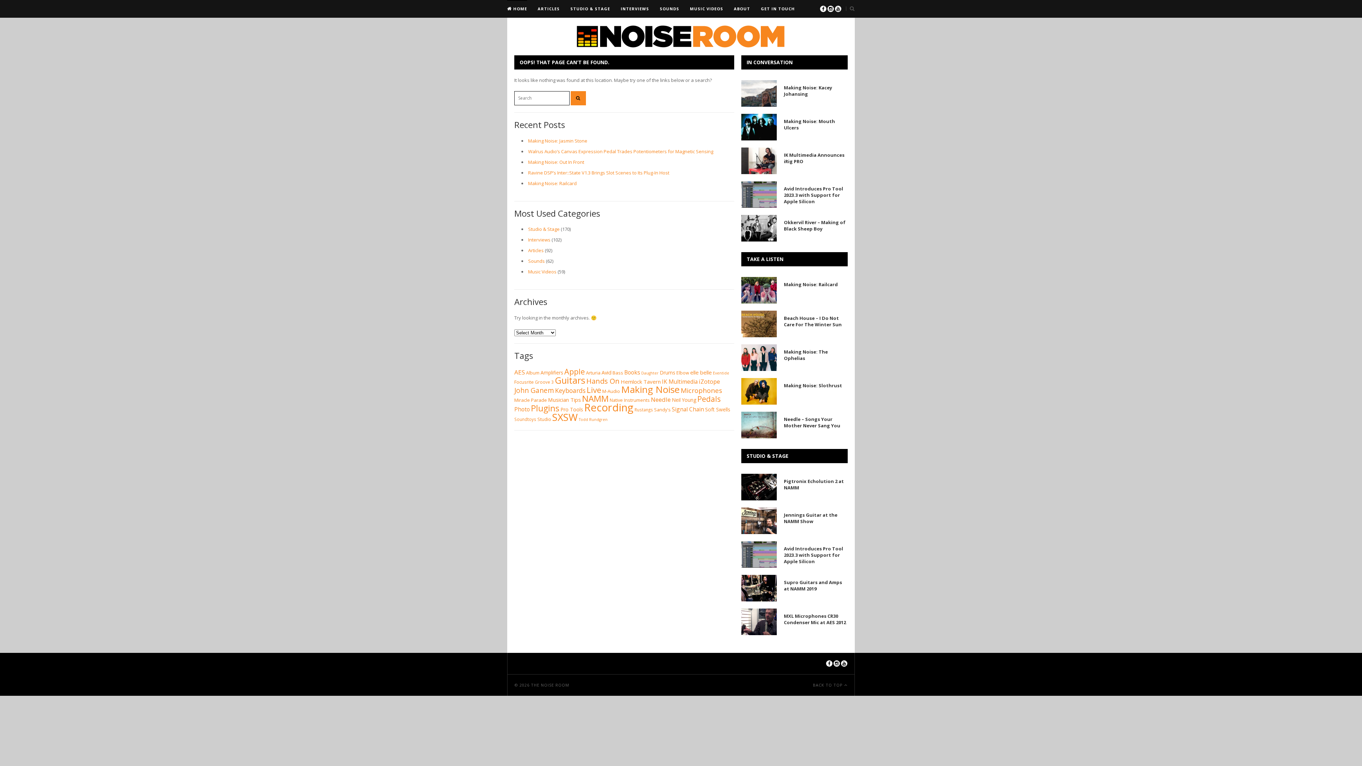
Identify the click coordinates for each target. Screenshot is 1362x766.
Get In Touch (778, 8)
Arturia (593, 373)
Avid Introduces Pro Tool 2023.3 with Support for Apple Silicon (813, 195)
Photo (522, 409)
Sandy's (662, 410)
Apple (574, 371)
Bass (618, 373)
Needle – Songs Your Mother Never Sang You (812, 422)
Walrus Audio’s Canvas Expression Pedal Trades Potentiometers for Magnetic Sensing (620, 151)
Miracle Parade (530, 400)
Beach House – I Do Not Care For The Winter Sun (813, 321)
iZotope (709, 381)
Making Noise (650, 389)
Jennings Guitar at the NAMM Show (810, 518)
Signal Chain (688, 409)
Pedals (709, 399)
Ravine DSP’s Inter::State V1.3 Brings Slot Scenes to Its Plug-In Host (598, 173)
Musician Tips (564, 399)
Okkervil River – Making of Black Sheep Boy (815, 225)
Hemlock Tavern (641, 381)
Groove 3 (544, 382)
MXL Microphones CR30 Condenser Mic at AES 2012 (815, 619)
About (742, 8)
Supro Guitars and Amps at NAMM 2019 (813, 585)
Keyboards (570, 390)
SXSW (565, 417)
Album (532, 373)
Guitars (570, 380)
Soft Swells (717, 409)
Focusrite (524, 382)
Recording (608, 407)
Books (632, 372)
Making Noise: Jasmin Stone (557, 141)
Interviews (635, 8)
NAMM (595, 398)
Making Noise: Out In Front (556, 162)
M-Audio (611, 391)
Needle (661, 399)
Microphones (701, 390)
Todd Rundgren (593, 419)
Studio (544, 419)
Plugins (545, 408)
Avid (606, 372)
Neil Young (684, 399)
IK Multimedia (680, 381)
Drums (667, 372)
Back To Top (828, 685)
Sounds (669, 8)
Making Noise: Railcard (552, 183)
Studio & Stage (590, 8)
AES (519, 372)
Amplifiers (552, 372)
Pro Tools (571, 409)
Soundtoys (525, 419)
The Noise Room (550, 685)
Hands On (603, 381)
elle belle (701, 372)
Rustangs (644, 409)
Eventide (721, 373)
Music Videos (706, 8)
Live (594, 389)
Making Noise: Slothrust (813, 385)
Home (519, 8)
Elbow (682, 373)
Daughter (650, 373)
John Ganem (534, 390)
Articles (549, 8)
